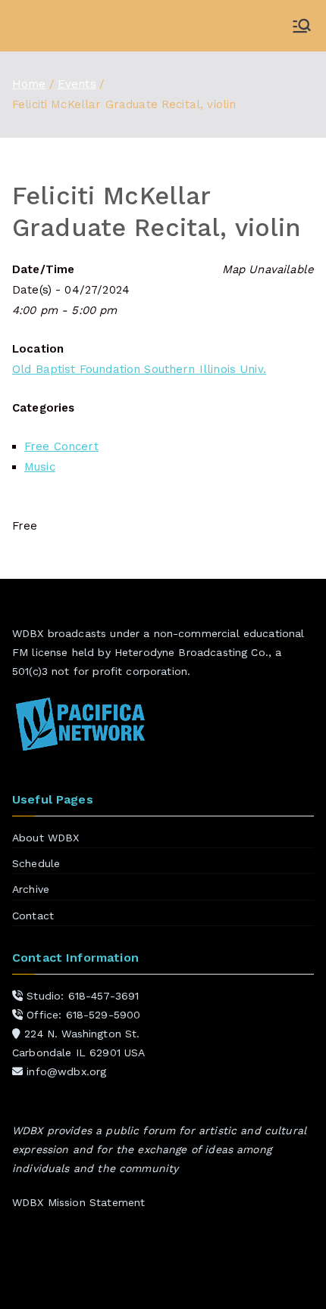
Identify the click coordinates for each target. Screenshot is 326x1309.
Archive (30, 889)
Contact (33, 915)
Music (39, 467)
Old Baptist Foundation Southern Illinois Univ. (139, 369)
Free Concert (61, 446)
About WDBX (46, 838)
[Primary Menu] (302, 25)
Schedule (36, 863)
